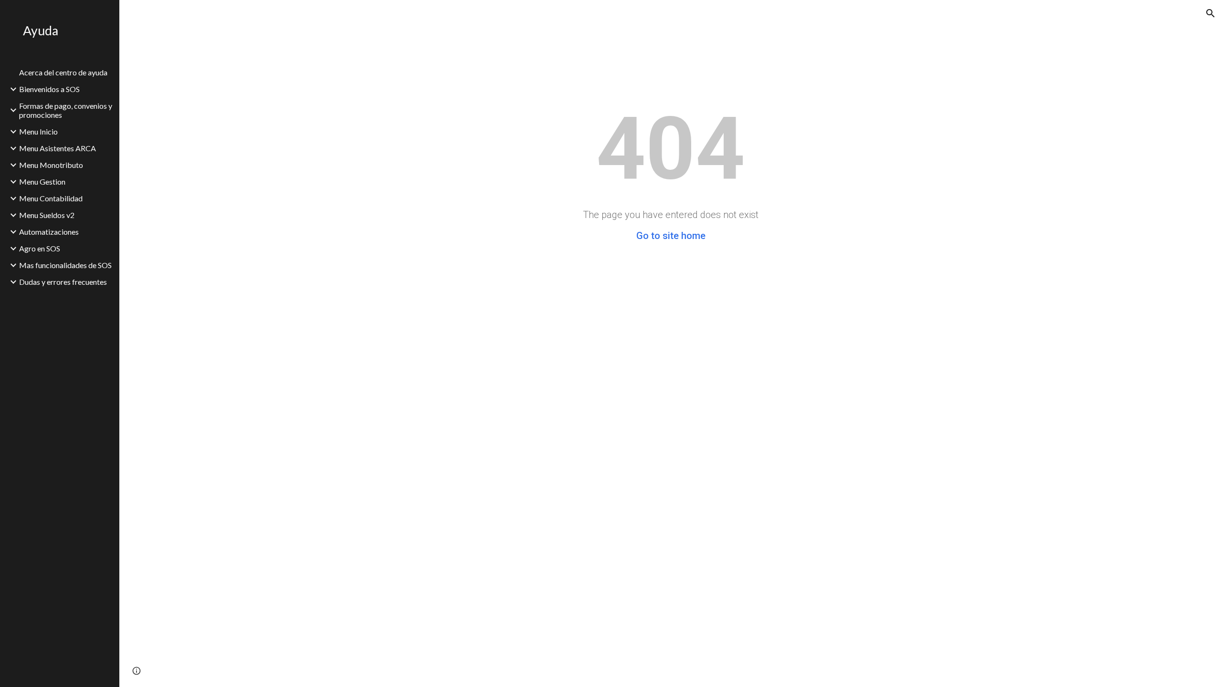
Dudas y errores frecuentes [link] (63, 281)
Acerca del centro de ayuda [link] (63, 72)
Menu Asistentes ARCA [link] (57, 148)
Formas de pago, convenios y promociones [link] (65, 110)
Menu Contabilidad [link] (51, 198)
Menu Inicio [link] (38, 131)
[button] (1210, 13)
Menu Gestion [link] (42, 181)
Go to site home (671, 235)
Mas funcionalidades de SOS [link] (65, 265)
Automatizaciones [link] (49, 231)
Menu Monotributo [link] (51, 164)
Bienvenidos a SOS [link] (49, 89)
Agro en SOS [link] (39, 248)
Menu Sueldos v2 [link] (46, 214)
